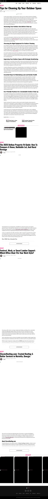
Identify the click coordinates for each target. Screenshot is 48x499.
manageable (29, 21)
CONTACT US (39, 3)
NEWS (16, 3)
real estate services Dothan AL (22, 229)
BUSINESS (20, 3)
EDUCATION (27, 3)
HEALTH (23, 3)
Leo (4, 11)
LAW (30, 3)
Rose (4, 152)
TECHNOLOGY (34, 3)
